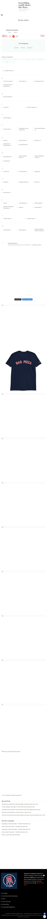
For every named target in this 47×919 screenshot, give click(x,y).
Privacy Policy (5, 904)
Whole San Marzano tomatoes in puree (39, 230)
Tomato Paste (8, 218)
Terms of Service (6, 901)
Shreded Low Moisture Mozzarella (8, 207)
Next (42, 36)
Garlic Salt (38, 140)
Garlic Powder (23, 140)
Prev (4, 36)
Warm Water (7, 230)
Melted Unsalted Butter (23, 156)
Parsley (37, 182)
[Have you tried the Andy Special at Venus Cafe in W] (34, 254)
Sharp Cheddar (39, 203)
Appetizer (16, 47)
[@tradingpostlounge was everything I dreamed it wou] (12, 266)
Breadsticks (30, 47)
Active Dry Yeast (8, 81)
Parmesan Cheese (24, 182)
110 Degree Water (9, 70)
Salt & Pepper (23, 203)
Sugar (21, 207)
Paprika (6, 182)
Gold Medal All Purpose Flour (7, 144)
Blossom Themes (36, 915)
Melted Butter (8, 156)
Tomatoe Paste (31, 218)
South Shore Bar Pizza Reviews (10, 896)
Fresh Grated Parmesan (40, 129)
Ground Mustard (23, 144)
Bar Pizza (23, 47)
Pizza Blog (4, 893)
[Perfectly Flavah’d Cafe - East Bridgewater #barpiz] (34, 291)
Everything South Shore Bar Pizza (25, 5)
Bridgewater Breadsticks (12, 30)
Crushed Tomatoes (32, 107)
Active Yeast (22, 81)
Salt (5, 203)
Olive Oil (6, 171)
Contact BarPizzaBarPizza (8, 907)
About (3, 899)
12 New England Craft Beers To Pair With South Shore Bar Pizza (18, 807)
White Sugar (22, 230)
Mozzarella (7, 161)
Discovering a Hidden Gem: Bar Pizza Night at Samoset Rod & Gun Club (20, 804)
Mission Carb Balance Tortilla (39, 156)
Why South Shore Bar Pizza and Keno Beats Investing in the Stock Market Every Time (23, 815)
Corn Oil (6, 107)
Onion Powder (23, 171)
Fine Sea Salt (7, 129)
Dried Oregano (7, 118)
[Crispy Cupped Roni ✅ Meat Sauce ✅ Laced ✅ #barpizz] (12, 291)
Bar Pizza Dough (8, 96)
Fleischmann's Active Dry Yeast (23, 129)
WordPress (20, 917)
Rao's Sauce (7, 192)
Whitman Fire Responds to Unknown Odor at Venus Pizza (16, 812)
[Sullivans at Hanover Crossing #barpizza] (12, 254)
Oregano (37, 171)
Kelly (3, 826)
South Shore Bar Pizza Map (13, 835)
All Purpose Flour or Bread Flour (7, 85)
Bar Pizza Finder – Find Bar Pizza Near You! (19, 823)
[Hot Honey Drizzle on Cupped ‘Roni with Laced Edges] (12, 279)
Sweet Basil (38, 207)
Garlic (6, 140)
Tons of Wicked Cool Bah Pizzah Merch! (12, 795)
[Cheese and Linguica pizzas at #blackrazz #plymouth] (34, 279)
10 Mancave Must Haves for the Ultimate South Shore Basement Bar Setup (21, 809)
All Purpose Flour (39, 81)
